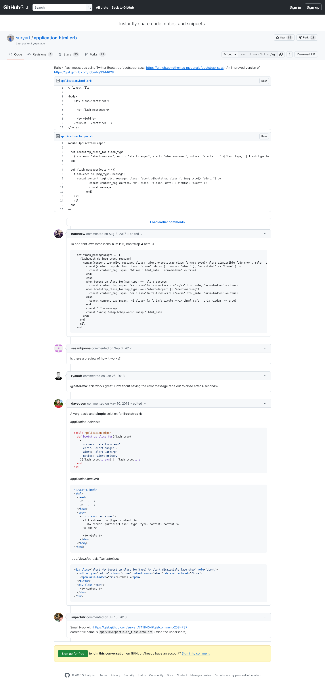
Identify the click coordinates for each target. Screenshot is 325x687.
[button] (281, 54)
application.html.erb (55, 37)
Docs (170, 675)
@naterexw (79, 386)
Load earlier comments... (168, 222)
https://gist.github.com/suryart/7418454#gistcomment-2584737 (140, 627)
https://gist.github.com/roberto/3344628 (84, 72)
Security (129, 675)
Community (156, 675)
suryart (23, 37)
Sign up (313, 7)
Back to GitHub (123, 7)
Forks (97, 54)
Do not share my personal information (237, 675)
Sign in (295, 7)
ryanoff (76, 376)
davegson (78, 403)
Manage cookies (200, 675)
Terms (103, 675)
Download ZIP (306, 54)
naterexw (78, 234)
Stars (70, 54)
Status (142, 675)
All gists (102, 7)
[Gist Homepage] (16, 7)
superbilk (78, 617)
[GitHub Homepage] (67, 675)
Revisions (42, 54)
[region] (162, 108)
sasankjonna (81, 348)
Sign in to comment (196, 653)
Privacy (115, 675)
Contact (182, 675)
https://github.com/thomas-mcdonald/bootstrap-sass (185, 67)
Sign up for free (73, 653)
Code (18, 54)
